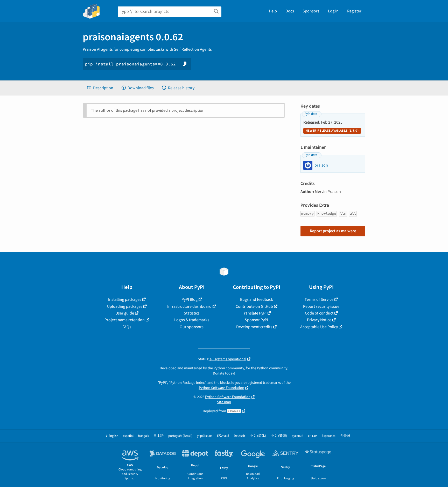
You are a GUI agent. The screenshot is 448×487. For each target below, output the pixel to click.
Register (354, 11)
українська (204, 436)
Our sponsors (192, 327)
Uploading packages (124, 306)
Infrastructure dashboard (189, 306)
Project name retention (124, 320)
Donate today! (224, 373)
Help (273, 11)
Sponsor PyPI (256, 320)
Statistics (192, 313)
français (143, 436)
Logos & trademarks (191, 320)
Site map (224, 402)
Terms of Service (319, 299)
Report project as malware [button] (333, 231)
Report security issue (321, 306)
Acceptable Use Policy (319, 327)
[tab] (100, 88)
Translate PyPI (254, 313)
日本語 (158, 436)
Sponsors (311, 11)
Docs (289, 11)
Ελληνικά (223, 436)
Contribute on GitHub (254, 306)
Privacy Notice (319, 320)
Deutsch (239, 436)
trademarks (272, 382)
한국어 (345, 436)
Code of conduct (319, 313)
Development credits (254, 327)
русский (297, 436)
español (128, 436)
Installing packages (124, 299)
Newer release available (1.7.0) (332, 130)
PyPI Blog (189, 299)
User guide (124, 313)
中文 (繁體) (279, 436)
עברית (312, 436)
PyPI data (310, 113)
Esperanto (328, 436)
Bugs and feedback (256, 299)
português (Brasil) (180, 436)
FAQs (126, 327)
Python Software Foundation (221, 388)
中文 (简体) (258, 436)
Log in (333, 11)
